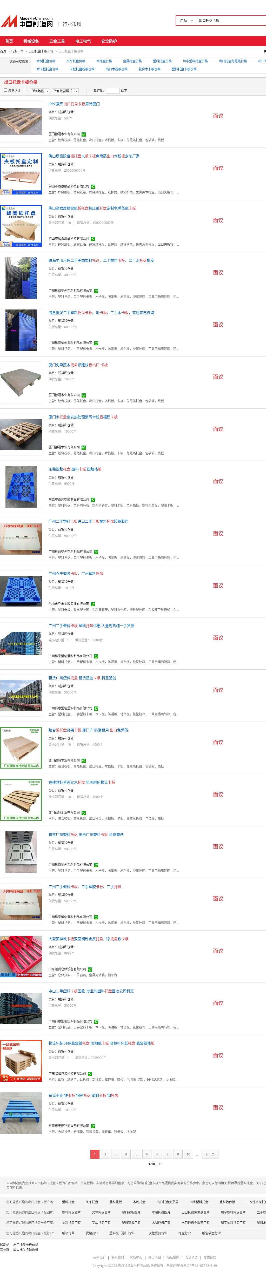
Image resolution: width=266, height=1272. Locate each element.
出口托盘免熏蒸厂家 (196, 1223)
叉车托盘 (92, 1202)
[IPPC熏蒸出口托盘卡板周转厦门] (21, 121)
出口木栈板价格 (117, 69)
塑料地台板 (227, 1202)
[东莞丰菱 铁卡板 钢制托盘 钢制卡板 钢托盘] (21, 1113)
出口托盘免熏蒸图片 (196, 1212)
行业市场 (72, 24)
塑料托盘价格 (162, 61)
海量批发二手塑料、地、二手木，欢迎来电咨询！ (103, 312)
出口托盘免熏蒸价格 (233, 61)
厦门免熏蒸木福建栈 (78, 364)
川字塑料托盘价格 (195, 61)
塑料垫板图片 (131, 1212)
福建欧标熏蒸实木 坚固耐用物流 (82, 782)
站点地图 (154, 1257)
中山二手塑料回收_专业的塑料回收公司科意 (91, 990)
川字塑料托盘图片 (233, 1212)
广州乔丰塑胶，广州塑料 (76, 573)
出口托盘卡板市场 (41, 51)
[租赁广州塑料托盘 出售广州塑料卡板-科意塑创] (21, 852)
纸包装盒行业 (211, 1233)
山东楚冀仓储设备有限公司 (67, 969)
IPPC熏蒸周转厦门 (74, 103)
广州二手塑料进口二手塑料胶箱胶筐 (89, 521)
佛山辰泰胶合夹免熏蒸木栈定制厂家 (94, 155)
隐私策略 (173, 1257)
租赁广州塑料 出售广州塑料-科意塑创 (86, 834)
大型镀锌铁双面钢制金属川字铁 (89, 938)
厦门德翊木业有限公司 (64, 134)
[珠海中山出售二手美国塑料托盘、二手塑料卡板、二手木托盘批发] (21, 277)
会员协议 (191, 1257)
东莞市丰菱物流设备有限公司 (69, 1125)
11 (160, 1164)
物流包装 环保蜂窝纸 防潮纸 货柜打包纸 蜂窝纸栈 (102, 1043)
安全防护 (109, 41)
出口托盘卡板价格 (25, 1245)
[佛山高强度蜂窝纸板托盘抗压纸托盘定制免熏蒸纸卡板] (21, 225)
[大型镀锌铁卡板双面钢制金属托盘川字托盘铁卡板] (21, 956)
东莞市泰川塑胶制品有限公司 (69, 499)
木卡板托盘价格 (47, 69)
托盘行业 (184, 1233)
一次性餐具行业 (156, 1233)
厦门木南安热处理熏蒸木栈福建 (83, 416)
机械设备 (31, 41)
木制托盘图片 (161, 1212)
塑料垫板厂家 (131, 1223)
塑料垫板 (115, 1202)
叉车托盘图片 (101, 1212)
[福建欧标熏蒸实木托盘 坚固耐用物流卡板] (21, 799)
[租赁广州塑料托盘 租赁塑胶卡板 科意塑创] (21, 695)
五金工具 (57, 41)
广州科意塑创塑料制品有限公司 (70, 290)
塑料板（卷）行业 (121, 1233)
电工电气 (83, 41)
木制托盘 (139, 1202)
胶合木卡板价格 (150, 69)
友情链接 (210, 1257)
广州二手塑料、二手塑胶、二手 (85, 886)
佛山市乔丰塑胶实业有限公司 (69, 604)
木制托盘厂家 (161, 1223)
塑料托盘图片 (71, 1212)
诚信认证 (14, 90)
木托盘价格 (104, 61)
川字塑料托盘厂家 (233, 1223)
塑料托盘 (68, 1202)
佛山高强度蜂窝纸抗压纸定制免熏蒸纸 (92, 208)
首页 (9, 41)
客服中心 (136, 1257)
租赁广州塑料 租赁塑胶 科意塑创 (82, 677)
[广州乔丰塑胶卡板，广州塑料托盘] (21, 591)
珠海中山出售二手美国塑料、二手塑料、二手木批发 (101, 260)
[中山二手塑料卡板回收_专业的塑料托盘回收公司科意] (21, 1008)
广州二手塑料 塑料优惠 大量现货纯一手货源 (91, 625)
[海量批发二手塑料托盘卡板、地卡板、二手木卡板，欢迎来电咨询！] (21, 330)
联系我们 (117, 1257)
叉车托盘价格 (75, 61)
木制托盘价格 (46, 61)
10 (188, 1154)
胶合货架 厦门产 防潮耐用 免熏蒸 (88, 730)
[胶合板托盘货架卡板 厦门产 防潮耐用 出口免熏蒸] (21, 747)
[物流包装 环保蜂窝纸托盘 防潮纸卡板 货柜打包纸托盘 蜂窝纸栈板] (21, 1060)
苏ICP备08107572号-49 (200, 1265)
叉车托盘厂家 (101, 1223)
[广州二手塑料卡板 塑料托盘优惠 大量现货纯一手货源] (21, 643)
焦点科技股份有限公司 (133, 1265)
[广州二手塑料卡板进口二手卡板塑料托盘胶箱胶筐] (21, 538)
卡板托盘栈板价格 (82, 69)
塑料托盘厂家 (71, 1223)
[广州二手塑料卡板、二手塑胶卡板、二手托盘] (21, 904)
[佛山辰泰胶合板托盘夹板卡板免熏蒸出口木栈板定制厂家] (21, 173)
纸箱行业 (68, 1233)
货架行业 (92, 1233)
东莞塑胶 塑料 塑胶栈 (75, 469)
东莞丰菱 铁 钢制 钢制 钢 (83, 1095)
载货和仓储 (66, 112)
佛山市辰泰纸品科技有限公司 (69, 186)
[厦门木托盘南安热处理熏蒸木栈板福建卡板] (21, 434)
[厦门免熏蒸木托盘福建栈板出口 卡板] (21, 382)
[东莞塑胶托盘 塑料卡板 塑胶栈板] (21, 486)
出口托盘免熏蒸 (167, 1202)
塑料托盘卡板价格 (184, 69)
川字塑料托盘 (199, 1202)
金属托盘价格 (132, 61)
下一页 (210, 1154)
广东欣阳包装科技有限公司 (67, 1073)
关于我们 (99, 1257)
